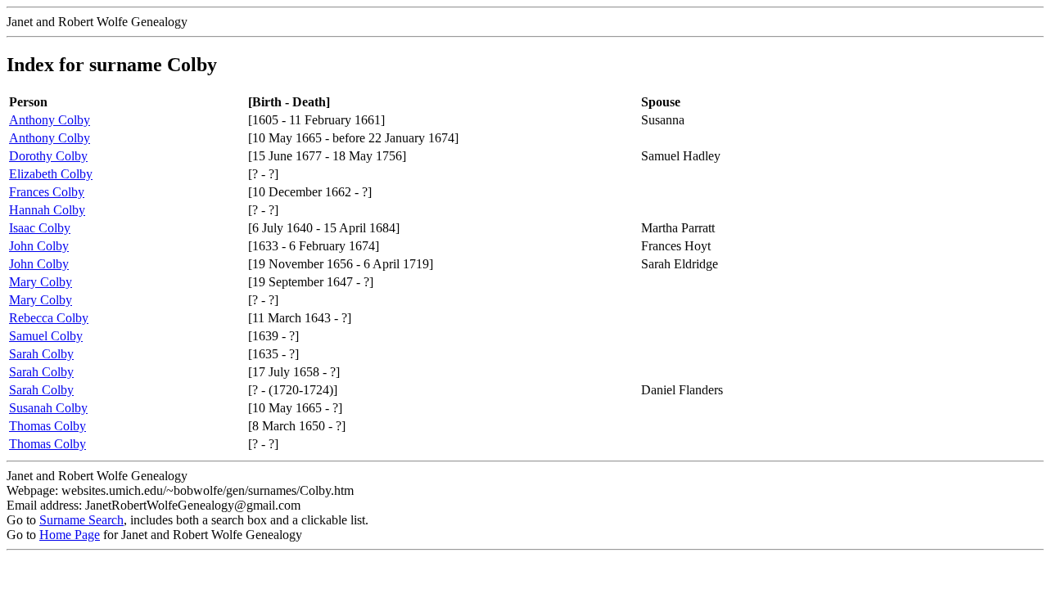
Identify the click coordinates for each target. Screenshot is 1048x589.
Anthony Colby (49, 120)
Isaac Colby (39, 228)
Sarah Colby (41, 354)
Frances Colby (46, 192)
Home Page (69, 535)
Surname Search (81, 520)
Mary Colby (40, 282)
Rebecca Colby (48, 318)
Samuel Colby (46, 336)
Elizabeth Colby (51, 174)
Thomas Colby (47, 426)
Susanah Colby (48, 408)
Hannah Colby (47, 210)
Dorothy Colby (48, 156)
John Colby (39, 246)
